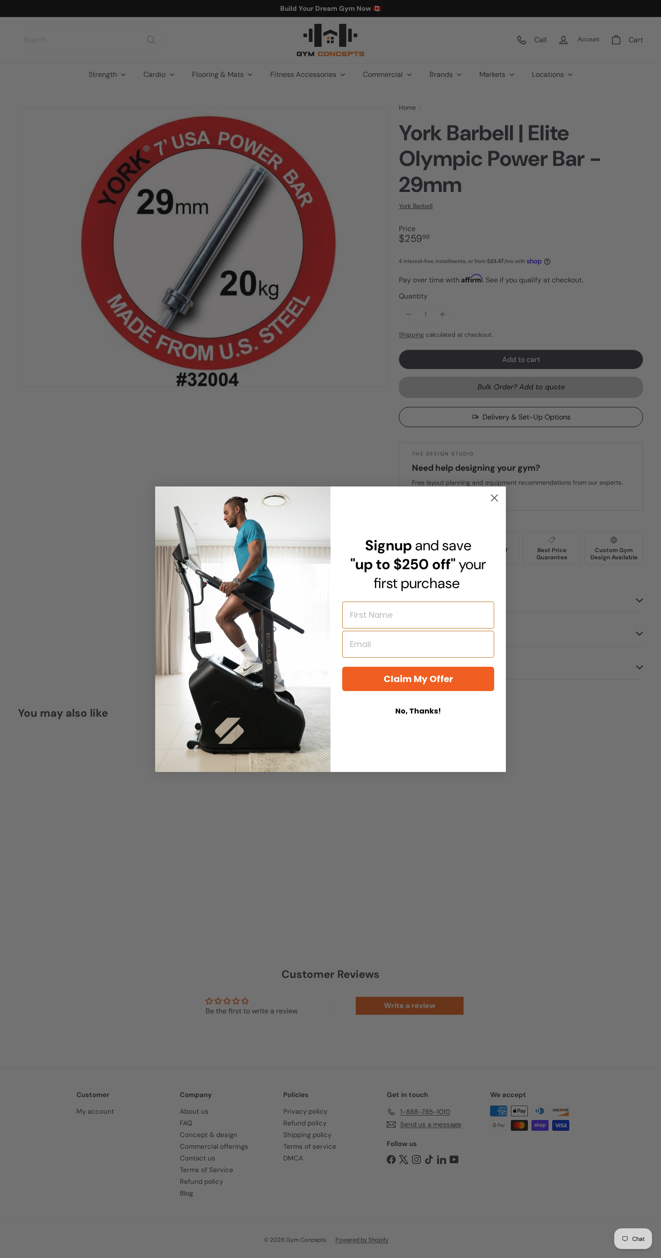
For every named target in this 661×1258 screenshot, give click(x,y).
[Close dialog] (494, 498)
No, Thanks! (418, 711)
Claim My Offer (418, 679)
